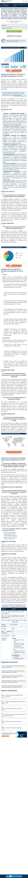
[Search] (24, 1)
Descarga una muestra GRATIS (14, 876)
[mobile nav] (26, 1)
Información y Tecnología (6, 5)
